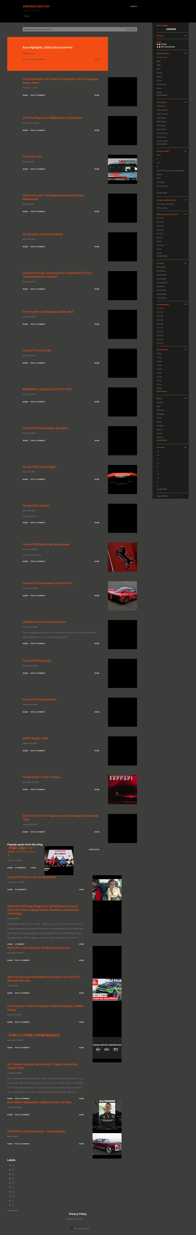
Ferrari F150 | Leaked (36, 505)
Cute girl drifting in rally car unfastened (31, 877)
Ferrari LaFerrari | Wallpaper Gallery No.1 (48, 311)
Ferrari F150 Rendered (37, 660)
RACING (27, 16)
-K (13, 1205)
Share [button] (25, 59)
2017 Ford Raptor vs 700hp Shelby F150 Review (52, 117)
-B (13, 1169)
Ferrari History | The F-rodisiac (42, 777)
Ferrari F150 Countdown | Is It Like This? (47, 583)
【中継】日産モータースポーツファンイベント (21, 851)
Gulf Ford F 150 (32, 156)
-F (13, 1187)
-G (13, 1192)
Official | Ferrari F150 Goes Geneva (44, 621)
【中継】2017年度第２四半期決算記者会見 (33, 1035)
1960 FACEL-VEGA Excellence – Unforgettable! (36, 1131)
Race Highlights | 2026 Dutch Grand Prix (48, 47)
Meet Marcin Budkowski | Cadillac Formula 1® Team (39, 1102)
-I (12, 1200)
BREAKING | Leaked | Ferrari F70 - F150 (47, 389)
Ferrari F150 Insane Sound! (39, 699)
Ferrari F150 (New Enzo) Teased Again (46, 544)
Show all (131, 29)
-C (13, 1174)
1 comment (20, 944)
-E (13, 1183)
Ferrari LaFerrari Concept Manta (43, 234)
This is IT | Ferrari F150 (37, 350)
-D (13, 1178)
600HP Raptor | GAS (35, 738)
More (97, 59)
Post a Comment (37, 59)
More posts (94, 849)
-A (13, 1165)
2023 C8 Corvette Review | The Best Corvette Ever (38, 947)
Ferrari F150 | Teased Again (39, 466)
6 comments (20, 868)
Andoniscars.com (36, 6)
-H (13, 1196)
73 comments (21, 889)
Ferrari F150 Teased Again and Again (45, 428)
